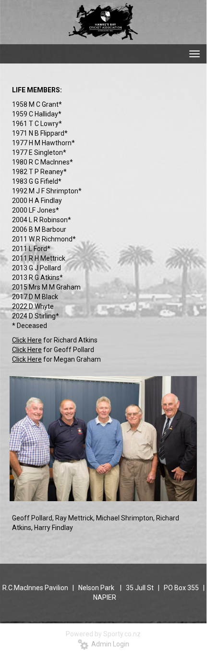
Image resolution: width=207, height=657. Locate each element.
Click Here (27, 340)
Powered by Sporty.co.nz (103, 634)
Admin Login (108, 644)
